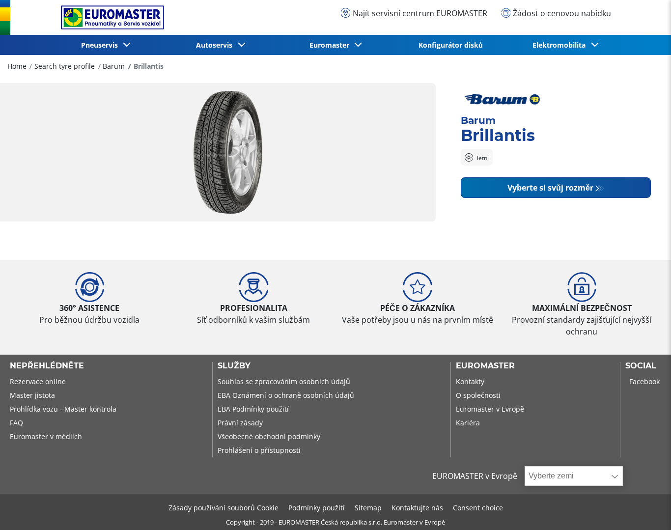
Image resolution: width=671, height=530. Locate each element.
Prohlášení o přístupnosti (259, 450)
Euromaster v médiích (46, 436)
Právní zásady (240, 422)
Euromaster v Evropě (490, 409)
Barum (114, 66)
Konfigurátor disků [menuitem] (451, 45)
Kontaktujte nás (417, 507)
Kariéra (468, 422)
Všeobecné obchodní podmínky (269, 436)
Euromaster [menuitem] (331, 45)
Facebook (644, 381)
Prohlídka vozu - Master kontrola (63, 409)
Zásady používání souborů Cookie (223, 507)
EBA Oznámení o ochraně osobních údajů (286, 395)
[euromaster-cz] (110, 17)
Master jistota (32, 395)
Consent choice (478, 507)
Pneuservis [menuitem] (101, 45)
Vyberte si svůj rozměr (550, 187)
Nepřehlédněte (47, 366)
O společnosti (478, 395)
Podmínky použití (316, 507)
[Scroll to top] (645, 509)
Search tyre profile (64, 66)
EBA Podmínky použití (253, 409)
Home (17, 66)
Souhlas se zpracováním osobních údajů (284, 381)
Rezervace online (38, 381)
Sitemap (368, 507)
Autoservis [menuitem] (216, 45)
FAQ (16, 422)
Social (640, 366)
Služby (234, 366)
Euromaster (485, 366)
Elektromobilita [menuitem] (560, 45)
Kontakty (470, 381)
